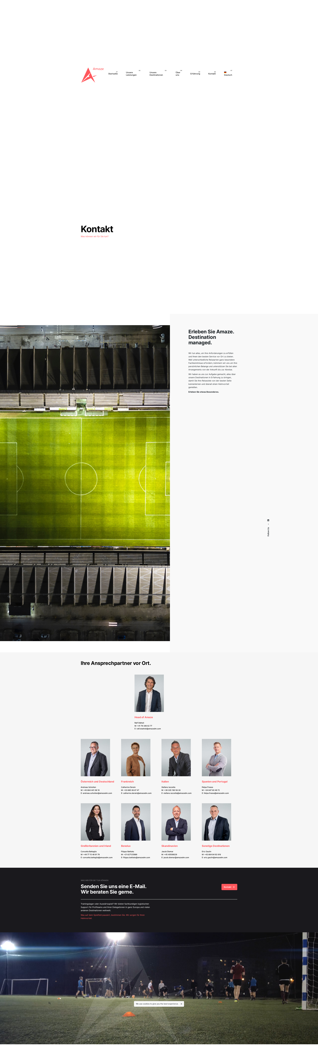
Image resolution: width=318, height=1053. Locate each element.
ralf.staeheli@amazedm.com (149, 729)
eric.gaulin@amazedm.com (215, 857)
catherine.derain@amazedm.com (137, 793)
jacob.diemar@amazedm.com (176, 857)
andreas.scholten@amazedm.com (97, 793)
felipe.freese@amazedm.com (216, 793)
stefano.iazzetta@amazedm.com (178, 793)
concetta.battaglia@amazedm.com (98, 857)
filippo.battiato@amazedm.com (136, 857)
